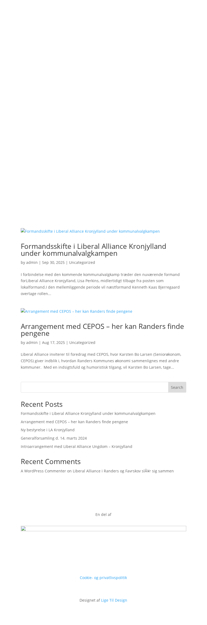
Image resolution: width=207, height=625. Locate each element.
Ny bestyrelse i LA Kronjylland (48, 429)
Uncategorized (82, 262)
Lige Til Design (114, 600)
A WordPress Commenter (43, 470)
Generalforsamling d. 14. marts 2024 (54, 438)
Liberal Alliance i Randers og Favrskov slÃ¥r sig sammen (123, 470)
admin (32, 262)
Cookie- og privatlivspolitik (103, 577)
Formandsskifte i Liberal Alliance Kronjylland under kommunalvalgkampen (93, 249)
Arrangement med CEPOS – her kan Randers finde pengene (102, 329)
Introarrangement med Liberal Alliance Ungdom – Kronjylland (76, 446)
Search (177, 387)
